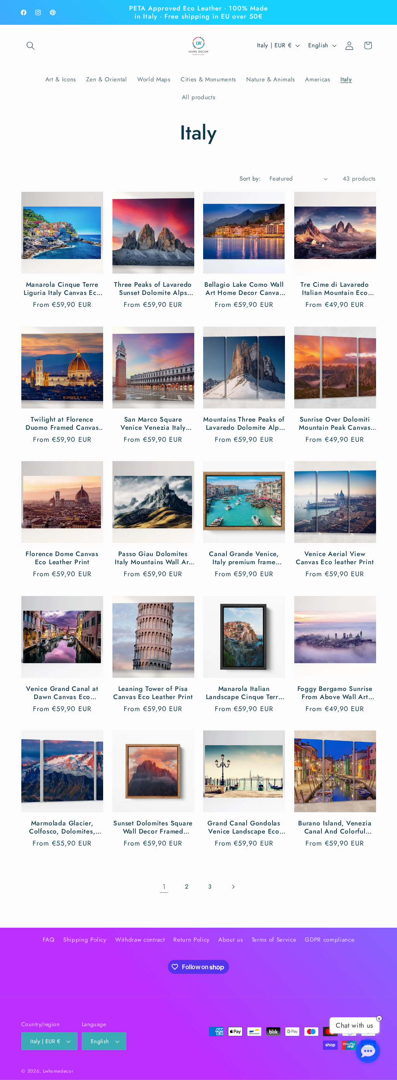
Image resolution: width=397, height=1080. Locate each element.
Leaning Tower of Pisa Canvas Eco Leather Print (153, 693)
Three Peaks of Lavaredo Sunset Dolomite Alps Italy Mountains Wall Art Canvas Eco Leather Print (153, 289)
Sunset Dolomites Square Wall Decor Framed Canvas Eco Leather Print (153, 827)
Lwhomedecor (58, 1071)
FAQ (49, 939)
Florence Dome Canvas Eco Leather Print (62, 558)
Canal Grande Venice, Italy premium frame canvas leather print (244, 558)
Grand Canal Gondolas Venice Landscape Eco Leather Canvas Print (243, 827)
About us (230, 939)
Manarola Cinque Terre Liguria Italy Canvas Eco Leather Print (62, 289)
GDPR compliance (329, 939)
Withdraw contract (140, 939)
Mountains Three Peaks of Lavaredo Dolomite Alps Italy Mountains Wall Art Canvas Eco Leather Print (244, 423)
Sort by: (250, 178)
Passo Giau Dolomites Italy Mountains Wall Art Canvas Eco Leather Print (153, 558)
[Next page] (233, 886)
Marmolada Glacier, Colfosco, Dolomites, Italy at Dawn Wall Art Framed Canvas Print (62, 827)
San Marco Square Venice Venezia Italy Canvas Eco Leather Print (153, 423)
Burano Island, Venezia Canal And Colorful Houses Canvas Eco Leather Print (334, 827)
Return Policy (191, 939)
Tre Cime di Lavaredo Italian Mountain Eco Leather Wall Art (334, 289)
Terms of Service (274, 939)
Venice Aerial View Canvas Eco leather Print (335, 558)
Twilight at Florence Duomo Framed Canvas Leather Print (62, 423)
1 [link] (164, 887)
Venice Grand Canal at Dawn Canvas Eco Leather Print (62, 693)
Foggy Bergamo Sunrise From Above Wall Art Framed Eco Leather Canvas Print (335, 693)
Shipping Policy (85, 939)
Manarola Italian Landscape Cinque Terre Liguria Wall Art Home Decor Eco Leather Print (244, 693)
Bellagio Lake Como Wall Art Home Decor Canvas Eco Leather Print (244, 289)
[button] (30, 45)
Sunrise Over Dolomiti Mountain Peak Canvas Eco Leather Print (335, 423)
